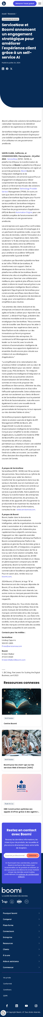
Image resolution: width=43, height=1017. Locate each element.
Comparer (7, 919)
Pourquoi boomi (10, 913)
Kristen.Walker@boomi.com (13, 660)
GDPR (5, 996)
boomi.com (7, 576)
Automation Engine (24, 212)
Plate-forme (8, 925)
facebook (7, 1006)
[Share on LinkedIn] (3, 69)
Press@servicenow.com (12, 646)
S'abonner (33, 855)
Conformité (7, 984)
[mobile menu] (39, 3)
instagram (36, 1006)
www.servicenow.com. (26, 509)
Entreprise (7, 937)
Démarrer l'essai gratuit (24, 3)
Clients (6, 949)
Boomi (24, 171)
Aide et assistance (11, 961)
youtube (26, 1006)
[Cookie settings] (3, 1013)
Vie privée (7, 978)
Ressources (8, 943)
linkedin (16, 1006)
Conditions (7, 990)
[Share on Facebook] (7, 69)
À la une (6, 955)
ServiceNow (12, 159)
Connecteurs (8, 931)
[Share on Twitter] (11, 69)
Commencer (8, 967)
